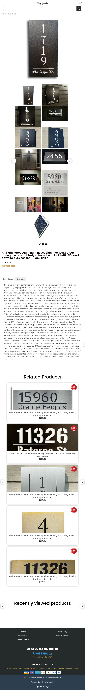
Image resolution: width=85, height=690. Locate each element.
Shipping (21, 279)
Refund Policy (23, 635)
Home (4, 14)
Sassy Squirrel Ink (38, 678)
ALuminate (12, 14)
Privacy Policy (62, 632)
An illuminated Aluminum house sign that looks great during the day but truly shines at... (42, 414)
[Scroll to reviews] (42, 271)
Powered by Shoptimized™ (42, 682)
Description (8, 279)
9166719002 (44, 653)
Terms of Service (61, 635)
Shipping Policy (23, 639)
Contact (23, 632)
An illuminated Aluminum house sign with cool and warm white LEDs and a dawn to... (42, 455)
